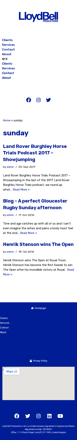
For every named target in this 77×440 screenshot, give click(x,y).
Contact (8, 49)
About (6, 54)
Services (8, 45)
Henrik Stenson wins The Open (38, 244)
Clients (7, 40)
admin (10, 166)
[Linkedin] (49, 416)
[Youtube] (60, 416)
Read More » (21, 189)
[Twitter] (48, 100)
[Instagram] (38, 100)
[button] (38, 59)
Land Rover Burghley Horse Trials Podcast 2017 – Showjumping (35, 153)
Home (6, 120)
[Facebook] (29, 100)
